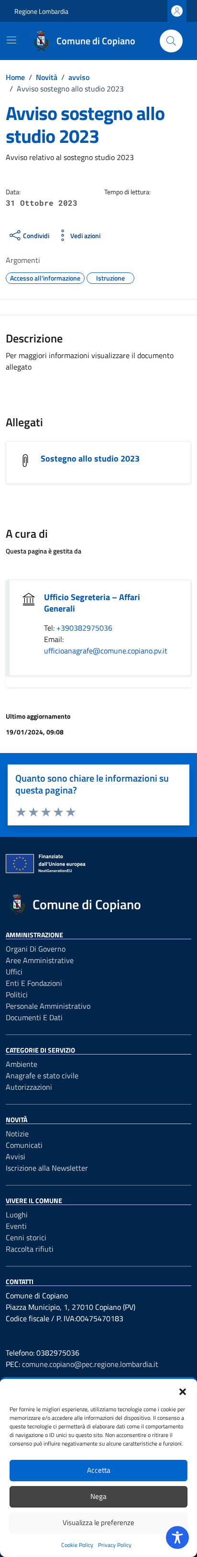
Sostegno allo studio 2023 (90, 458)
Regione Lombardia (41, 11)
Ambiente (21, 1064)
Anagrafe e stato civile (42, 1075)
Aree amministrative (40, 960)
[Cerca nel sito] (171, 41)
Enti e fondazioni (34, 983)
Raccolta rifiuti (30, 1249)
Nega (98, 1496)
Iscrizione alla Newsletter (47, 1168)
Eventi (16, 1226)
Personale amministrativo (48, 1006)
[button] (182, 1391)
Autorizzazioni (29, 1087)
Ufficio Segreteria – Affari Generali (92, 603)
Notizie (17, 1133)
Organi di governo (36, 948)
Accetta (98, 1470)
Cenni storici (26, 1237)
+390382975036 (84, 627)
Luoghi (17, 1214)
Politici (17, 994)
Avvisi (15, 1156)
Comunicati (24, 1145)
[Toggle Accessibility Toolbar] (177, 1537)
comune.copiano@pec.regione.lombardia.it (90, 1364)
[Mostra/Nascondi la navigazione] (11, 40)
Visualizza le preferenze (98, 1522)
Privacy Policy (114, 1544)
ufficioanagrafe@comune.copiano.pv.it (105, 650)
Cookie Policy (77, 1544)
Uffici (14, 971)
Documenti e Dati (34, 1017)
